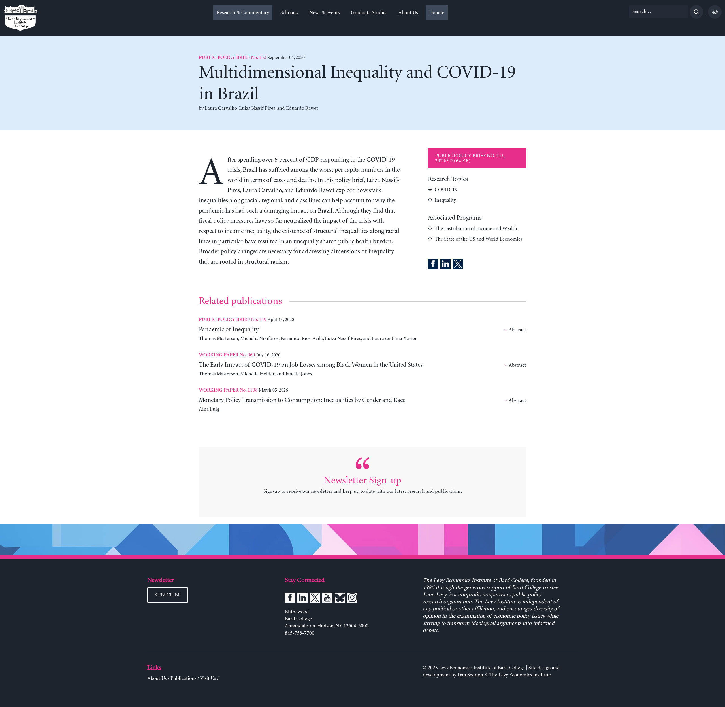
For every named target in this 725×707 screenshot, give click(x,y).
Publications (183, 678)
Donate (436, 13)
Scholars (289, 13)
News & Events (324, 13)
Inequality (445, 200)
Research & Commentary (243, 13)
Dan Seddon (470, 675)
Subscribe (168, 595)
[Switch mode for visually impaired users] (715, 12)
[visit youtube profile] (327, 599)
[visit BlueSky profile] (340, 599)
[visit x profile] (315, 599)
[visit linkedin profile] (302, 599)
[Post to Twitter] (458, 265)
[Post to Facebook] (433, 265)
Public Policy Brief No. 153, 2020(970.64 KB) (470, 158)
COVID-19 (446, 190)
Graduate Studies (369, 13)
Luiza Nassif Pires (257, 108)
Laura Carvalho (221, 108)
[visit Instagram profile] (352, 599)
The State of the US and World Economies (478, 239)
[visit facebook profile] (290, 599)
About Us (408, 13)
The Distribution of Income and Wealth (476, 229)
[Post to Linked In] (445, 265)
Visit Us (208, 678)
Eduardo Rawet (302, 108)
